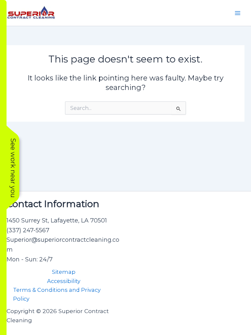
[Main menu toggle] (237, 13)
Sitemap (63, 272)
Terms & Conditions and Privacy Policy (57, 294)
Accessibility (63, 281)
